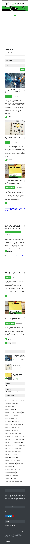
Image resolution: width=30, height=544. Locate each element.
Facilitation (18, 424)
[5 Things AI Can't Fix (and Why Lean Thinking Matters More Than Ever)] (8, 358)
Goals (6, 427)
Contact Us (8, 541)
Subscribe (12, 540)
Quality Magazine (8, 466)
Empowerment (8, 421)
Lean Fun (7, 442)
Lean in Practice (8, 231)
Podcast (13, 457)
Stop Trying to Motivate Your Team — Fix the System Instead (13, 273)
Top (23, 531)
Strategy (7, 475)
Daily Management (16, 415)
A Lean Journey (14, 400)
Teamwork (7, 478)
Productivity (18, 460)
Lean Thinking (18, 451)
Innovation (16, 430)
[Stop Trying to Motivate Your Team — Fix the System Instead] (15, 262)
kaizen (6, 433)
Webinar (17, 481)
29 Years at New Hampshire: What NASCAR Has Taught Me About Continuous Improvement (13, 226)
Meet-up (15, 454)
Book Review (8, 406)
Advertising (18, 540)
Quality (18, 463)
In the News (7, 430)
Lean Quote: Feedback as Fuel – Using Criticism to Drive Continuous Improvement (13, 182)
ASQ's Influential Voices (10, 403)
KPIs (13, 433)
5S (5, 400)
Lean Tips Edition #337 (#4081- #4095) (13, 138)
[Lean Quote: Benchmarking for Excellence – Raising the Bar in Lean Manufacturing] (15, 307)
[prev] (10, 356)
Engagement (18, 421)
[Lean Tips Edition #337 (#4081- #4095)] (15, 127)
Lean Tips (7, 142)
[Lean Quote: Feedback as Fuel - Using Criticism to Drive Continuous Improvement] (8, 375)
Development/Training (9, 418)
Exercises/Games (9, 424)
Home (6, 52)
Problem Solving (8, 460)
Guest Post (14, 427)
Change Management (9, 409)
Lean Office (20, 445)
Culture (6, 415)
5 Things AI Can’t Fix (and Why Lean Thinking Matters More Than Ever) (13, 91)
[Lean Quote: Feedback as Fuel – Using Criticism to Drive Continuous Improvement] (15, 170)
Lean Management (9, 445)
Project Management (9, 463)
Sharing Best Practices (16, 231)
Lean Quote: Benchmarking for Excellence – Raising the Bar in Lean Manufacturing (13, 318)
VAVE (15, 478)
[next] (10, 378)
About (7, 540)
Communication (8, 412)
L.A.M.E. (19, 433)
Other (6, 457)
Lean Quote (12, 187)
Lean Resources (18, 448)
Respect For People (9, 469)
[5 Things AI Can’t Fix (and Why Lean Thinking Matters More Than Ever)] (15, 80)
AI (13, 359)
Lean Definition (18, 439)
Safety (19, 469)
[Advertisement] (15, 32)
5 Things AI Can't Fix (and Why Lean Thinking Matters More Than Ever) (19, 356)
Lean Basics (7, 439)
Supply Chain (15, 475)
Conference (18, 412)
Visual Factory (8, 481)
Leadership (9, 96)
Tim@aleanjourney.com (10, 525)
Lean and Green (18, 436)
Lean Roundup (8, 451)
